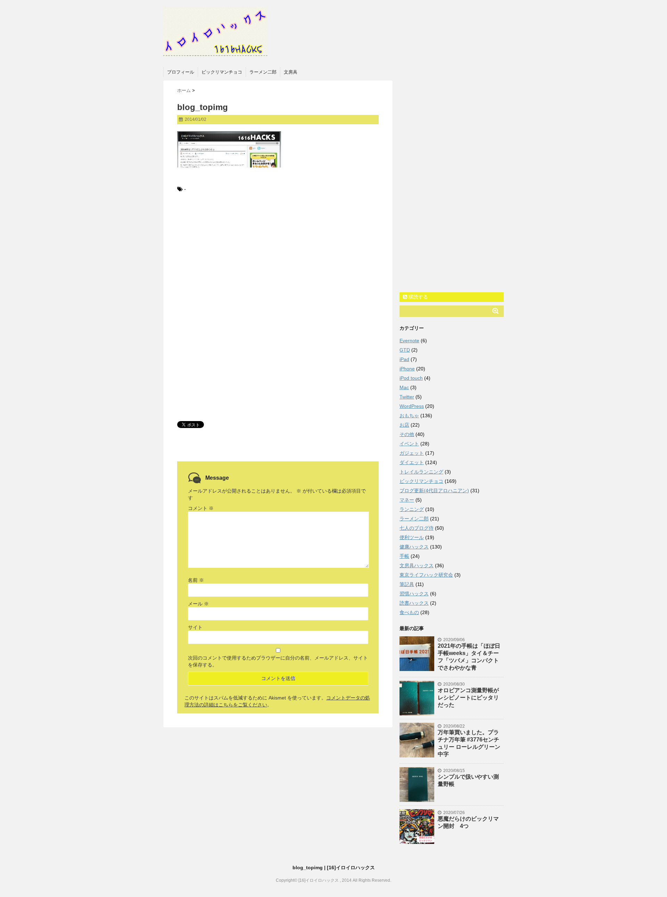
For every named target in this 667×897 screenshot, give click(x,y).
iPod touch (411, 378)
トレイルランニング (421, 472)
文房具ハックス (417, 565)
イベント (409, 443)
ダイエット (412, 462)
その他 (407, 434)
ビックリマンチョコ (221, 72)
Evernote (409, 340)
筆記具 (407, 584)
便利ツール (412, 537)
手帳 (404, 556)
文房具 (290, 72)
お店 (404, 425)
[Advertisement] (278, 256)
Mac (404, 387)
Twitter (407, 397)
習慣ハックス (414, 593)
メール (198, 603)
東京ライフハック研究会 (426, 575)
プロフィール (180, 72)
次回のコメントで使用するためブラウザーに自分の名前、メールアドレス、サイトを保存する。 (278, 661)
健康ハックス (414, 547)
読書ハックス (414, 603)
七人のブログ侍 (417, 528)
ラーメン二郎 (263, 72)
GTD (405, 350)
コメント (201, 508)
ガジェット (412, 453)
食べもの (409, 612)
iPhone (407, 368)
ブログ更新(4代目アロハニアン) (434, 490)
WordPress (412, 406)
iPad (404, 359)
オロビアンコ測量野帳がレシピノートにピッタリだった (468, 697)
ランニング (412, 509)
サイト (195, 627)
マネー (407, 500)
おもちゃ (409, 415)
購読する (417, 297)
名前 (196, 580)
